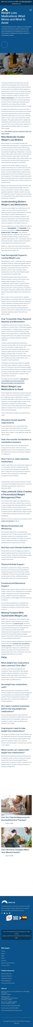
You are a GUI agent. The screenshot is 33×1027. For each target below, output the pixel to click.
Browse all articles (16, 790)
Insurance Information (8, 983)
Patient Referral (6, 980)
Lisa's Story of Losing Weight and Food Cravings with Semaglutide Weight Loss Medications (14, 381)
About (3, 953)
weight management (7, 97)
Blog (2, 956)
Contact (3, 960)
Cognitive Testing (6, 978)
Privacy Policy (5, 965)
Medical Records (6, 973)
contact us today (6, 645)
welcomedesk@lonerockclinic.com (11, 1010)
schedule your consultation (21, 643)
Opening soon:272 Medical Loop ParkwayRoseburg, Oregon (9, 998)
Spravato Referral (6, 976)
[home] (4, 10)
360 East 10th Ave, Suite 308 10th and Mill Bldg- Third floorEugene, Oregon (15, 993)
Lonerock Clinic (18, 623)
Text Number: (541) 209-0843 (9, 1008)
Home (3, 951)
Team (3, 958)
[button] (30, 10)
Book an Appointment (8, 963)
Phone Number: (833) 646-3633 (10, 1005)
